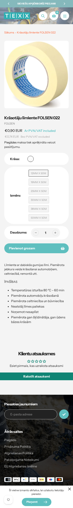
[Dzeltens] (30, 159)
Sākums (9, 32)
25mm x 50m (39, 191)
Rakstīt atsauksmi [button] (36, 376)
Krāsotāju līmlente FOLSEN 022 (36, 32)
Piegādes (10, 142)
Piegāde (10, 440)
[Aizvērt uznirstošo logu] (69, 489)
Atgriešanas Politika (18, 453)
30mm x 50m (39, 199)
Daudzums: (18, 232)
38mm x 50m (39, 208)
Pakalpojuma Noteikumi (21, 460)
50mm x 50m (39, 217)
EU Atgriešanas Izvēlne (20, 466)
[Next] (64, 4)
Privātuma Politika (17, 446)
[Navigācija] (64, 15)
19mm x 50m (38, 182)
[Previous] (9, 4)
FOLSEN (9, 123)
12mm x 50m (38, 173)
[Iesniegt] (64, 414)
